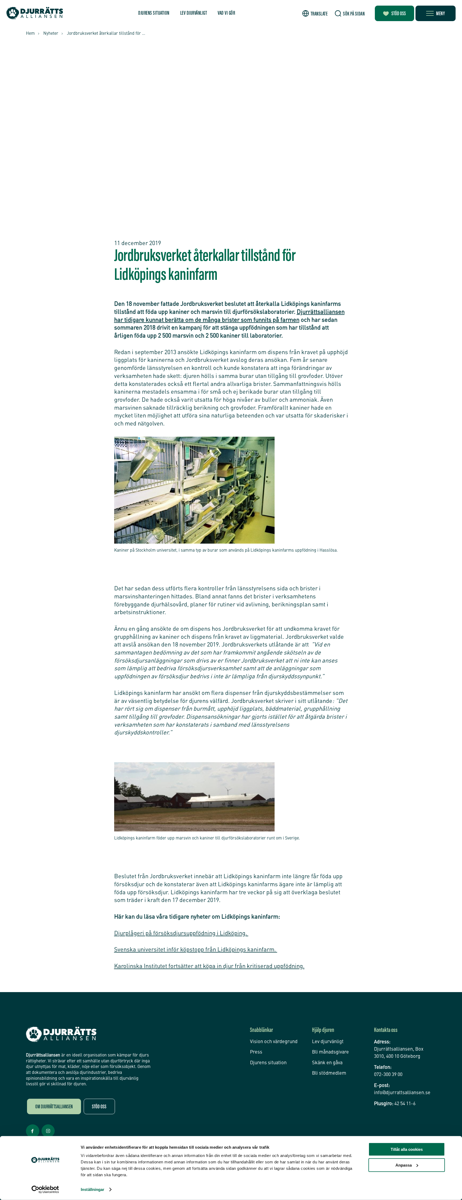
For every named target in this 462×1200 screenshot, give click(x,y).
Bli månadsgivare (330, 1052)
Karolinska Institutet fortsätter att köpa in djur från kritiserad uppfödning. (209, 966)
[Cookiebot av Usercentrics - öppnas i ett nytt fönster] (45, 1190)
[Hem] (34, 13)
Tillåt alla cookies (407, 1149)
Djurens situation (154, 13)
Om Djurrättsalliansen (54, 1107)
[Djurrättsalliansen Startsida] (61, 1034)
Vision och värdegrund (274, 1041)
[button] (315, 13)
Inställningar (92, 1189)
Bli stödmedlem (329, 1073)
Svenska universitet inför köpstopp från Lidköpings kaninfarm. (195, 950)
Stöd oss (398, 14)
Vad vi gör (226, 13)
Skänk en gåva (327, 1062)
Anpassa (403, 1165)
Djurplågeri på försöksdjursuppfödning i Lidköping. (181, 933)
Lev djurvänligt (193, 13)
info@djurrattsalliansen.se (402, 1092)
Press (256, 1052)
